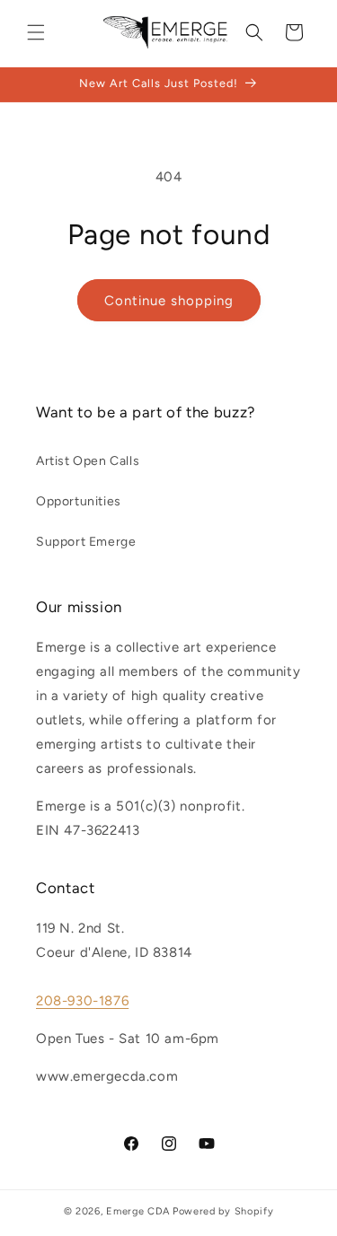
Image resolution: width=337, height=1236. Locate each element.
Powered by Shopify (223, 1211)
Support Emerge (86, 541)
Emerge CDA (138, 1211)
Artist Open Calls (87, 461)
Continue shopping (169, 301)
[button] (36, 32)
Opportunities (78, 501)
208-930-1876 (82, 1001)
